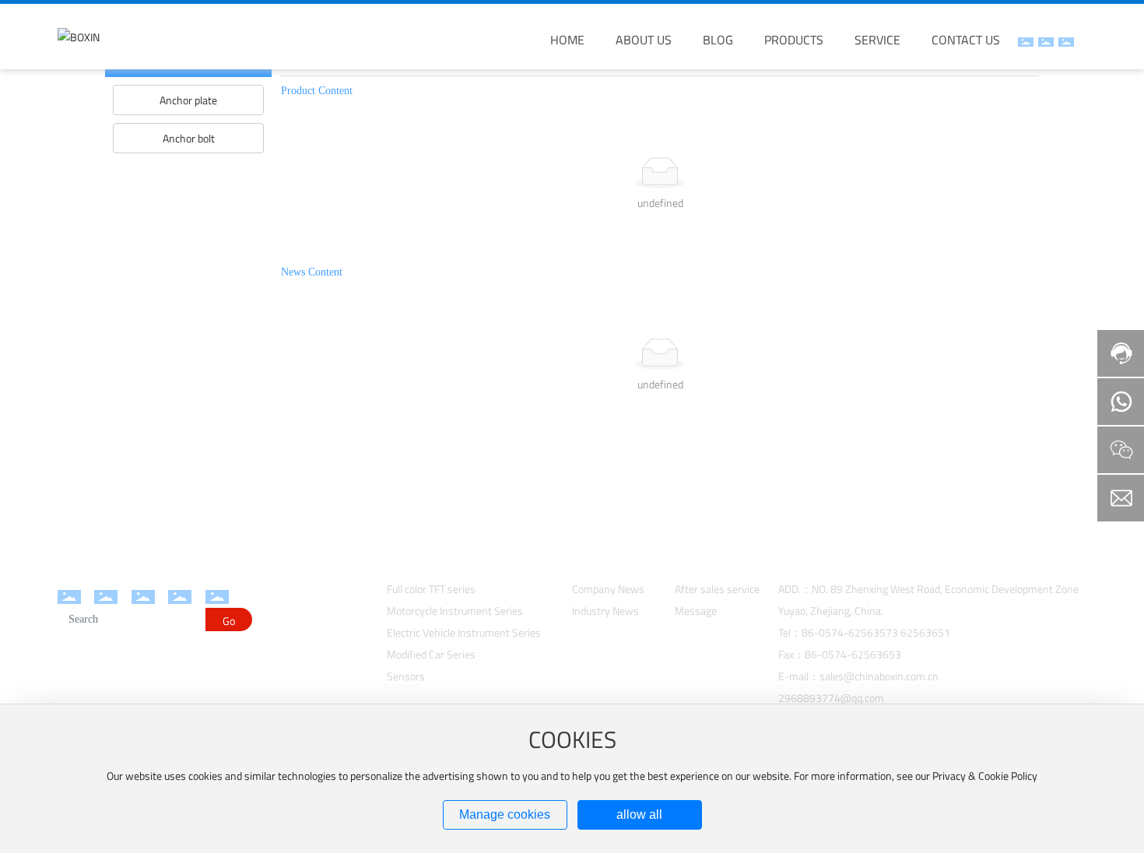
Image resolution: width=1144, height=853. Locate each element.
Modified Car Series (431, 654)
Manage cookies (504, 814)
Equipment (288, 607)
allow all (639, 814)
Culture (279, 627)
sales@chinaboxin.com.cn (879, 676)
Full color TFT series (431, 589)
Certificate (287, 666)
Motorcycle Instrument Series (455, 610)
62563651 (925, 632)
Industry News (605, 610)
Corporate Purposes (308, 646)
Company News (608, 589)
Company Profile (301, 588)
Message (696, 610)
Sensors (406, 676)
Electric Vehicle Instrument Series (464, 632)
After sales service (717, 589)
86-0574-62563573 (850, 632)
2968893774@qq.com (831, 698)
